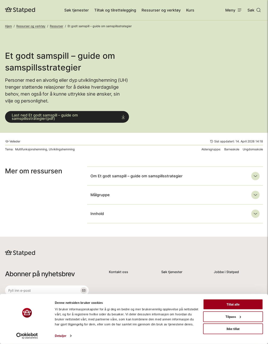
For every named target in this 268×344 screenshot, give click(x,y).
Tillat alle (233, 304)
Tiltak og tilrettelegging (115, 10)
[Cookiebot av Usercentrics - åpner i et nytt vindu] (27, 336)
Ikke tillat (233, 329)
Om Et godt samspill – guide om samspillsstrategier (136, 176)
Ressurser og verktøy (161, 10)
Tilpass (230, 316)
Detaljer (60, 336)
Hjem (8, 26)
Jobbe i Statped (226, 272)
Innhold (97, 213)
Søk (250, 10)
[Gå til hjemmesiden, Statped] (20, 10)
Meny (230, 10)
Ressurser (56, 26)
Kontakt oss (118, 272)
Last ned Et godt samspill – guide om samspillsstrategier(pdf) (45, 117)
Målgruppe (100, 195)
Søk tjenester (76, 10)
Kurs (190, 10)
